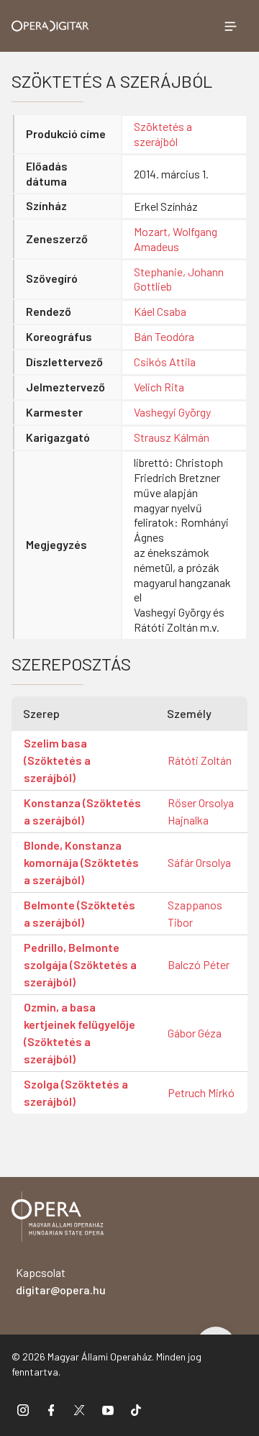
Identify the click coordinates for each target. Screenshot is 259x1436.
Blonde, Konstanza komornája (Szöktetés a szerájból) (81, 862)
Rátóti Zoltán (200, 760)
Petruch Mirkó (201, 1092)
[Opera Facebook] (51, 1410)
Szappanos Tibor (195, 913)
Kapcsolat (61, 1280)
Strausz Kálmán (171, 437)
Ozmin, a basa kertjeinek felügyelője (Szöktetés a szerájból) (79, 1032)
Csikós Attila (165, 361)
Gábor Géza (195, 1033)
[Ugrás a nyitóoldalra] (50, 26)
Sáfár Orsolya (199, 862)
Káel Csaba (160, 311)
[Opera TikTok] (135, 1410)
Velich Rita (159, 387)
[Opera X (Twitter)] (79, 1410)
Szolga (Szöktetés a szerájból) (76, 1092)
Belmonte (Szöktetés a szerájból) (79, 913)
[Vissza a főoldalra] (58, 1219)
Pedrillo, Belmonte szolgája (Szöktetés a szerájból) (80, 964)
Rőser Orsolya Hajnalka (201, 811)
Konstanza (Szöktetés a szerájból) (82, 811)
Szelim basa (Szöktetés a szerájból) (57, 760)
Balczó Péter (199, 964)
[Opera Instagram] (23, 1410)
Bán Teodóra (164, 336)
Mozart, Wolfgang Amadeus (175, 238)
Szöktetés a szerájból (163, 133)
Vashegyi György (172, 412)
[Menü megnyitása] (230, 26)
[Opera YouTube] (107, 1410)
